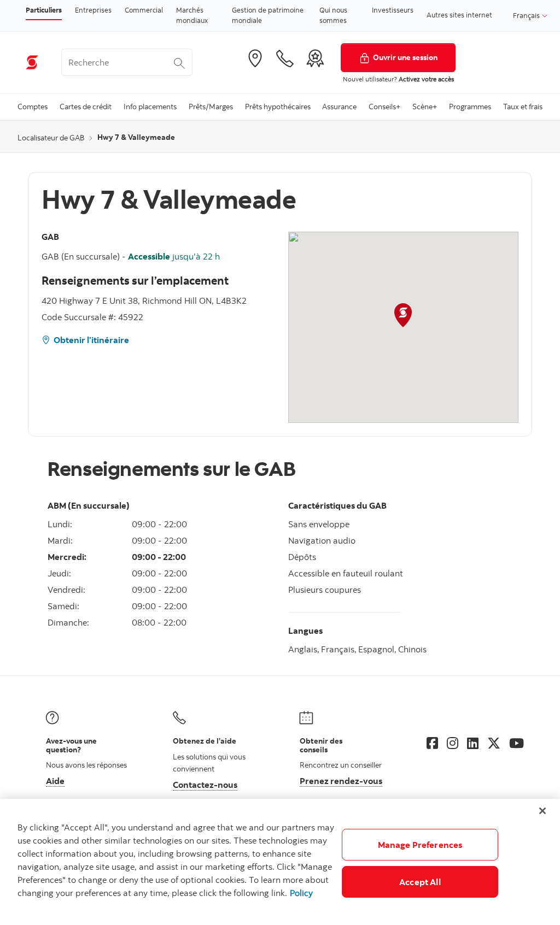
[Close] (542, 811)
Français (527, 15)
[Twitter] (493, 743)
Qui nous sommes (333, 15)
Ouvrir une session (405, 57)
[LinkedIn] (473, 743)
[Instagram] (452, 743)
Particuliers (44, 9)
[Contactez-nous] (285, 58)
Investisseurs (392, 9)
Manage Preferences (420, 844)
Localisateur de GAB (51, 138)
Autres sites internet (459, 14)
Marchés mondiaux (192, 15)
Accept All (420, 881)
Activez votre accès (426, 79)
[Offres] (315, 58)
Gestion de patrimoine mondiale (268, 15)
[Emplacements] (255, 58)
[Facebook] (432, 743)
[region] (280, 862)
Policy (301, 892)
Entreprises (93, 9)
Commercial (144, 9)
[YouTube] (516, 743)
